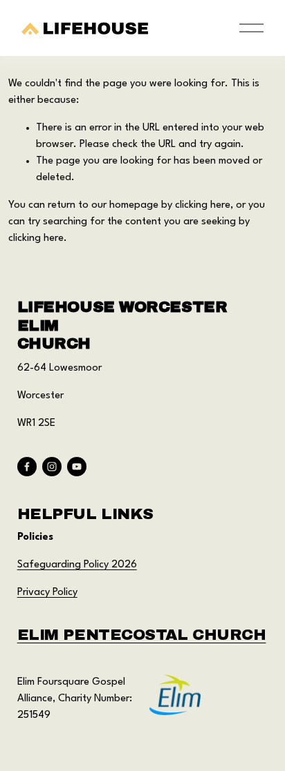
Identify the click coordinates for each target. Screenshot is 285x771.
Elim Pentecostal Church (141, 634)
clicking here (202, 205)
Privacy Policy (47, 592)
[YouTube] (76, 466)
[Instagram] (52, 466)
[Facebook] (27, 466)
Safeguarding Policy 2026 (77, 565)
